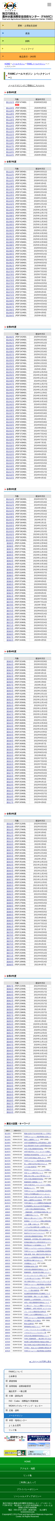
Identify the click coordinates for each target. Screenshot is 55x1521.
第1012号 (10, 505)
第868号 (10, 965)
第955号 (10, 691)
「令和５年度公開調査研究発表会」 (35, 1209)
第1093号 (10, 230)
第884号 (10, 918)
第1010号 (10, 511)
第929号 (10, 767)
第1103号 (10, 201)
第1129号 (10, 111)
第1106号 (10, 192)
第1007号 (10, 520)
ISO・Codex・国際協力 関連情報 (23, 1401)
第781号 (7, 1351)
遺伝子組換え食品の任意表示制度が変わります (38, 1344)
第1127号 (10, 117)
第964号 (10, 664)
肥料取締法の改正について (32, 1326)
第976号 (10, 611)
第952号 (10, 700)
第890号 (10, 900)
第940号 (10, 735)
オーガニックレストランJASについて (35, 1275)
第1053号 (10, 366)
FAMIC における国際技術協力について (36, 1314)
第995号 (10, 555)
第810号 (7, 1329)
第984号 (10, 587)
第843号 (10, 1056)
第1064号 (10, 315)
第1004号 (10, 528)
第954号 (10, 694)
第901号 (10, 868)
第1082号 (10, 263)
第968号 (10, 634)
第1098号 (10, 216)
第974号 (10, 617)
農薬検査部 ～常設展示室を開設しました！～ (38, 1272)
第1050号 (10, 375)
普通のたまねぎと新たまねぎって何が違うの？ (38, 1197)
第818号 (7, 1323)
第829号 (10, 1097)
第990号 (10, 570)
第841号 (10, 1062)
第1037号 (10, 413)
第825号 (10, 1109)
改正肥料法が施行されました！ (33, 1260)
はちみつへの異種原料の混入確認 (34, 1257)
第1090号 (10, 239)
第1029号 (10, 437)
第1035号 (10, 419)
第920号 (10, 793)
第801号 (7, 1335)
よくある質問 (15, 1425)
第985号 (10, 584)
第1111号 (10, 177)
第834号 (10, 1083)
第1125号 (10, 123)
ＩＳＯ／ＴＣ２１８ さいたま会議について (37, 1329)
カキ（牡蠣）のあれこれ (31, 1224)
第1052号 (10, 369)
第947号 (10, 714)
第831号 (10, 1092)
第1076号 (10, 280)
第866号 (10, 989)
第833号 (10, 1086)
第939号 (10, 738)
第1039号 (10, 407)
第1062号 (10, 340)
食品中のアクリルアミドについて (34, 1233)
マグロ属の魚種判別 (30, 1167)
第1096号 (10, 222)
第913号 (10, 832)
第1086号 (10, 251)
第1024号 (10, 451)
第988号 (10, 575)
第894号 (10, 888)
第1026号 (10, 445)
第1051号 (10, 372)
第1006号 (10, 523)
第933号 (10, 755)
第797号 (7, 1338)
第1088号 (10, 245)
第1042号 (10, 398)
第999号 (10, 543)
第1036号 (10, 416)
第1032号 (10, 428)
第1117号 (10, 146)
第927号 (10, 773)
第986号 (10, 581)
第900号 (10, 871)
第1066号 (10, 310)
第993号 (10, 561)
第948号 (10, 711)
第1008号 (10, 517)
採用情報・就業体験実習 (20, 1386)
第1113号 (10, 172)
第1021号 (10, 460)
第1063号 (10, 337)
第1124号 (10, 126)
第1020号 (10, 463)
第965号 (10, 661)
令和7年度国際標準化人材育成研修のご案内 (37, 1142)
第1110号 (10, 180)
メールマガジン (18, 64)
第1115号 (10, 152)
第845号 (10, 1050)
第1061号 (10, 343)
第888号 (10, 906)
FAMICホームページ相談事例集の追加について (38, 1136)
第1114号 (10, 155)
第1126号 (10, 120)
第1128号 (10, 114)
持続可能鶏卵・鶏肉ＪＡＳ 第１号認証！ (36, 1296)
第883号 (10, 921)
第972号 (10, 622)
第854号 (10, 1024)
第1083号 (10, 260)
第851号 (10, 1033)
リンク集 (13, 1430)
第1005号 (10, 526)
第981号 (10, 596)
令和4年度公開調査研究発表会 (33, 1236)
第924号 (10, 782)
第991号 (10, 567)
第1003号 (10, 531)
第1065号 (10, 313)
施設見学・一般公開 (18, 1391)
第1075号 (10, 283)
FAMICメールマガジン (36, 64)
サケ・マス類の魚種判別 (31, 1290)
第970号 (10, 628)
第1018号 (10, 469)
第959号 (10, 679)
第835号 (10, 1080)
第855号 (10, 1021)
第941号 (10, 732)
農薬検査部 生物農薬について (33, 1182)
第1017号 (10, 472)
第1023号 (10, 454)
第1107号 (10, 189)
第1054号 (10, 363)
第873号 (10, 950)
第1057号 (10, 354)
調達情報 (13, 1381)
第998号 (10, 546)
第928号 (10, 770)
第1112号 (10, 175)
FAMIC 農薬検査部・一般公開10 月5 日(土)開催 (39, 1338)
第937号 (10, 744)
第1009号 (10, 514)
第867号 (10, 986)
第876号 (10, 941)
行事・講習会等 (16, 1396)
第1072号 (10, 292)
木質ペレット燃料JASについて (33, 1173)
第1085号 (10, 254)
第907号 (10, 850)
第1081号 (10, 266)
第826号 (10, 1106)
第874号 (10, 947)
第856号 (10, 1018)
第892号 (10, 894)
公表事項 (13, 1376)
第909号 (10, 844)
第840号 (10, 1065)
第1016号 (10, 475)
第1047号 (10, 384)
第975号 (10, 614)
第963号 (10, 667)
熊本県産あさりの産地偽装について (35, 1245)
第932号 (10, 758)
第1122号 (10, 131)
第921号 (10, 791)
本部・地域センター (18, 1420)
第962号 (10, 670)
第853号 (10, 1027)
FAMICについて (16, 1371)
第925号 (10, 779)
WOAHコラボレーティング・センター (26, 1406)
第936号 (10, 747)
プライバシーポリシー (27, 1489)
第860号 (10, 1006)
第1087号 (10, 248)
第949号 (10, 708)
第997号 (10, 549)
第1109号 (10, 183)
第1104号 (10, 198)
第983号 (10, 590)
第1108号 (10, 186)
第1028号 (10, 440)
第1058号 (10, 352)
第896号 (10, 882)
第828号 (10, 1100)
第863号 (10, 998)
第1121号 (10, 134)
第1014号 (10, 499)
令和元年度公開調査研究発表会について (36, 1335)
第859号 (10, 1009)
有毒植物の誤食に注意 (31, 1266)
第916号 (10, 824)
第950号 (10, 705)
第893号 (10, 891)
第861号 (10, 1004)
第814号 (7, 1326)
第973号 (10, 619)
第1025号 (10, 448)
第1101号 (10, 207)
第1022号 (10, 457)
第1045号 (10, 390)
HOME (7, 64)
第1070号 (10, 298)
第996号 (10, 552)
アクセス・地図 (27, 1468)
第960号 (10, 676)
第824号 (10, 1112)
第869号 (10, 962)
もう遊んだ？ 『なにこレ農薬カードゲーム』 (38, 1305)
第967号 (10, 637)
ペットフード (27, 49)
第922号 (10, 788)
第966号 (10, 640)
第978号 (10, 605)
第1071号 (10, 295)
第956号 (10, 688)
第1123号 (10, 128)
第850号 (10, 1036)
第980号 (10, 599)
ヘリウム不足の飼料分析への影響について (37, 1227)
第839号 (10, 1068)
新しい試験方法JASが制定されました (35, 1164)
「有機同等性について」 (31, 1215)
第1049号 (10, 378)
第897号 (10, 879)
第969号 (10, 631)
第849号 (10, 1039)
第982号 (10, 593)
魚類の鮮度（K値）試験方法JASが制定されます (39, 1254)
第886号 (10, 912)
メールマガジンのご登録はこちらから (26, 85)
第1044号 (10, 393)
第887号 (10, 909)
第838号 (10, 1071)
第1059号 (10, 349)
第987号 (10, 578)
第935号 (10, 749)
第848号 (10, 1042)
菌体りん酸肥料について (31, 1139)
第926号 (10, 776)
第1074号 (10, 286)
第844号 (10, 1053)
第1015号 (10, 478)
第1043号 (10, 396)
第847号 (10, 1045)
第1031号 (10, 431)
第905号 (10, 856)
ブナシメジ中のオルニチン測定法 (34, 1287)
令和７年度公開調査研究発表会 (33, 1148)
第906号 (10, 853)
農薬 (27, 33)
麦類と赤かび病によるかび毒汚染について (37, 1176)
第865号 (10, 992)
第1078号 (10, 274)
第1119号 (10, 140)
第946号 (10, 717)
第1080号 (10, 269)
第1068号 (10, 304)
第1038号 (10, 410)
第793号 (7, 1342)
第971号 (10, 625)
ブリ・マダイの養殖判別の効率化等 (35, 1311)
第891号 (10, 897)
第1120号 (10, 137)
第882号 (10, 923)
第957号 (10, 685)
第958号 (10, 682)
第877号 (10, 938)
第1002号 (10, 534)
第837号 (10, 1074)
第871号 (10, 956)
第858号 (10, 1012)
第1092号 (10, 233)
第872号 (10, 953)
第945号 (10, 720)
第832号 (10, 1089)
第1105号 (10, 195)
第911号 (10, 838)
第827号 (10, 1103)
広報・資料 (14, 1410)
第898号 (10, 876)
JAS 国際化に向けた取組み (32, 1320)
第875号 (10, 944)
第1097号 (10, 219)
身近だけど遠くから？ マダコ (33, 1218)
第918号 (10, 799)
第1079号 (10, 271)
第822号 (7, 1320)
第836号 (10, 1077)
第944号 (10, 723)
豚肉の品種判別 (29, 1323)
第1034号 (10, 422)
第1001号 (10, 537)
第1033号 (10, 425)
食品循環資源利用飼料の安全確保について (37, 1293)
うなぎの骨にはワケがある (32, 1278)
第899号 (10, 874)
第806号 (7, 1332)
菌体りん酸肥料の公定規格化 (33, 1200)
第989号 (10, 572)
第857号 (10, 1015)
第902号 (10, 865)
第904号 (10, 859)
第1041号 (10, 401)
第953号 (10, 697)
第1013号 (10, 502)
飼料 (27, 41)
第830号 (10, 1095)
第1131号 (10, 102)
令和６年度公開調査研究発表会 (33, 1179)
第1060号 (10, 346)
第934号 (10, 752)
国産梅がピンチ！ (29, 1188)
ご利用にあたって (27, 1482)
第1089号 (10, 242)
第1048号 (10, 381)
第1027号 (10, 443)
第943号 (10, 726)
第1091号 (10, 236)
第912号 (10, 835)
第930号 (10, 764)
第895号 (10, 885)
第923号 (10, 785)
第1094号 (10, 227)
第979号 (10, 602)
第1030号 (10, 434)
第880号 (10, 929)
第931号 (10, 761)
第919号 (10, 796)
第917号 (10, 802)
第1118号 (10, 143)
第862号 (10, 1001)
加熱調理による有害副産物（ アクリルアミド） (38, 1299)
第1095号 (10, 224)
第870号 (10, 959)
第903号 (10, 862)
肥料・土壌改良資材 (27, 25)
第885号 (10, 915)
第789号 (7, 1344)
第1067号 (10, 307)
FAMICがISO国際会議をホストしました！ (37, 1194)
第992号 (10, 564)
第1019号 (10, 466)
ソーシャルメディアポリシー (27, 1496)
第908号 (10, 847)
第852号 (10, 1030)
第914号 (10, 829)
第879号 (10, 932)
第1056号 (10, 357)
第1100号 (10, 210)
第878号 (10, 935)
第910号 (10, 841)
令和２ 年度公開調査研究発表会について (36, 1302)
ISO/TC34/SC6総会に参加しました (35, 1158)
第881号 (10, 926)
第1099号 (10, 213)
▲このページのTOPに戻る (40, 1361)
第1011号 (10, 508)
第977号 (10, 608)
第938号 (10, 741)
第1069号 (10, 301)
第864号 (10, 995)
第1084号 (10, 257)
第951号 (10, 702)
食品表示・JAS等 (27, 56)
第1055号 (10, 360)
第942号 (10, 729)
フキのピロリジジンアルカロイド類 (35, 1332)
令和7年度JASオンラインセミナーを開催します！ (39, 1151)
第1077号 (10, 277)
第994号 (10, 558)
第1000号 (10, 540)
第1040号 (10, 404)
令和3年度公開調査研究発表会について (36, 1269)
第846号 (10, 1048)
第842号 (10, 1059)
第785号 (7, 1348)
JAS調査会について (30, 1263)
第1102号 (10, 204)
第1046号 (10, 387)
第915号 (10, 827)
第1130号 (10, 108)
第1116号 (10, 149)
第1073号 (10, 289)
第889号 (10, 903)
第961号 (10, 673)
